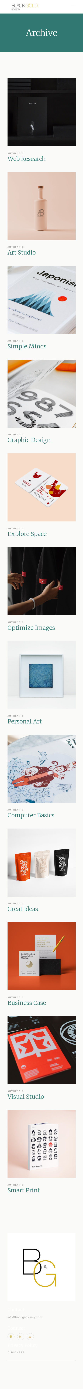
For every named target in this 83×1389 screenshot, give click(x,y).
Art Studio (22, 252)
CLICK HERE (16, 1352)
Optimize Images (31, 627)
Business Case (27, 1002)
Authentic (16, 153)
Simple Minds (27, 346)
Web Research (27, 158)
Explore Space (27, 533)
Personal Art (25, 721)
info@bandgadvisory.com (25, 1317)
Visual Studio (26, 1096)
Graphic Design (29, 440)
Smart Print (24, 1190)
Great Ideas (23, 909)
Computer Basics (31, 815)
